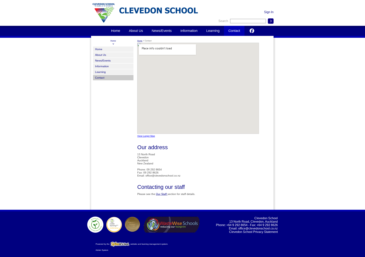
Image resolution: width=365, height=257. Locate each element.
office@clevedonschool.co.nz (258, 228)
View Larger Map (146, 136)
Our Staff (161, 194)
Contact (234, 31)
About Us (136, 31)
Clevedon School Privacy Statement (253, 231)
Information (189, 31)
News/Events (162, 31)
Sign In (269, 12)
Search (223, 21)
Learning (213, 31)
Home (115, 31)
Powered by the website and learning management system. (132, 244)
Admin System (102, 250)
